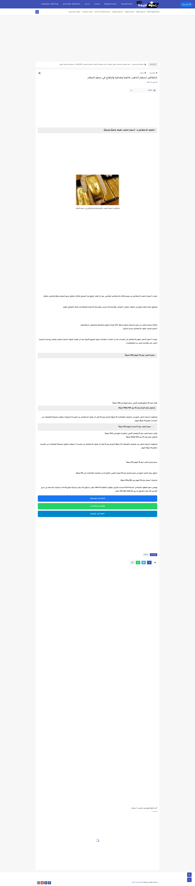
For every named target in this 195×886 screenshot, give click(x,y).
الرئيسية (152, 73)
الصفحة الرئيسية (126, 4)
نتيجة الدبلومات (129, 12)
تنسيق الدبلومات (117, 12)
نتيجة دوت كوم (136, 882)
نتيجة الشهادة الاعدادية (102, 12)
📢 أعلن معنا (186, 5)
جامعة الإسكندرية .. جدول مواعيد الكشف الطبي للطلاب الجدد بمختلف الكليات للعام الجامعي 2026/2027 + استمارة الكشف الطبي (101, 64)
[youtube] (42, 882)
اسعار (142, 73)
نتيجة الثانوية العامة (153, 12)
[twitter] (39, 12)
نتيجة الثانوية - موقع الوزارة (49, 4)
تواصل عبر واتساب (97, 506)
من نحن (87, 4)
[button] (149, 562)
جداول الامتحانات (87, 12)
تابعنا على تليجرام (97, 514)
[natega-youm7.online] (38, 882)
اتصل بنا (97, 4)
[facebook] (49, 882)
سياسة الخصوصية (110, 4)
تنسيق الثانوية (140, 12)
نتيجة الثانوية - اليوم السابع (71, 4)
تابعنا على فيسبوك (97, 498)
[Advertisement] (97, 44)
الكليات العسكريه (74, 12)
